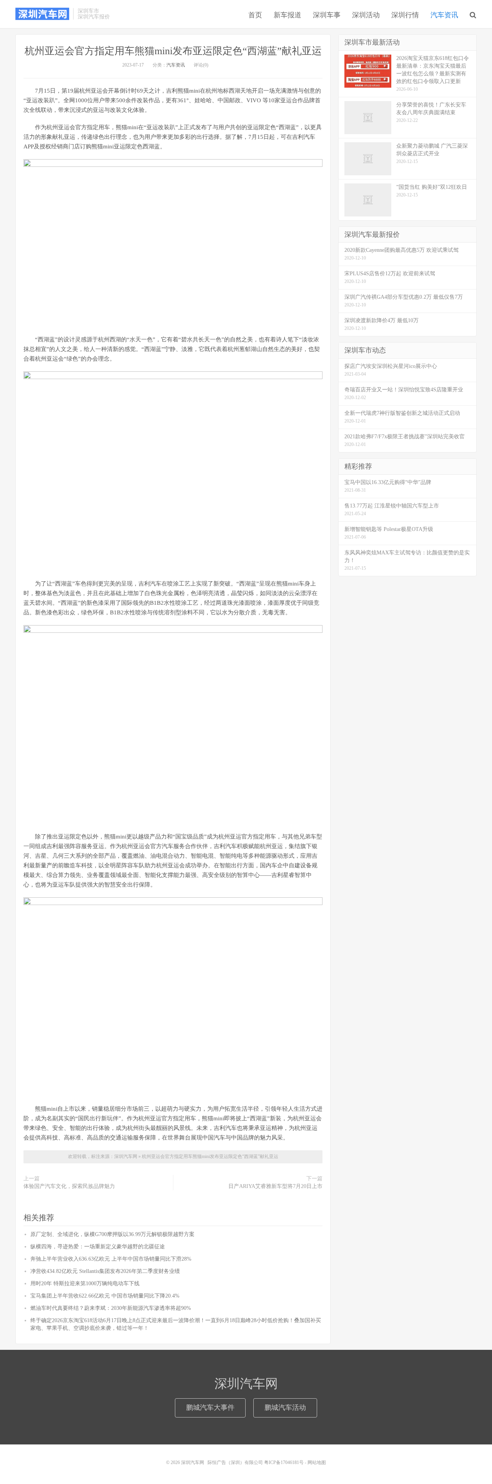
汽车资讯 (444, 15)
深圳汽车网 (42, 14)
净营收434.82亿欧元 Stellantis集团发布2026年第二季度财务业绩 (105, 1271)
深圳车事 (327, 15)
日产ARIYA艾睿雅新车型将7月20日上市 (275, 1186)
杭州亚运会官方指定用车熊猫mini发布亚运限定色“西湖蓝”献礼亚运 (173, 51)
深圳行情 (405, 15)
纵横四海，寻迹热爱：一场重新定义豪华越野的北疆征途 (97, 1246)
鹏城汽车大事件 (210, 1407)
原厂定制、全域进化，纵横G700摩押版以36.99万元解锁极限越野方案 (112, 1234)
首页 (255, 15)
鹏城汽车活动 (285, 1407)
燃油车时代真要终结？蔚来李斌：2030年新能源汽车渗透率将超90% (110, 1308)
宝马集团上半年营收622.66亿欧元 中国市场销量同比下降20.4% (105, 1296)
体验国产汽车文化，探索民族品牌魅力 (69, 1186)
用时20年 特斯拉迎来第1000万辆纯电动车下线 (85, 1283)
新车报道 (287, 15)
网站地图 (317, 1462)
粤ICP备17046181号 (284, 1462)
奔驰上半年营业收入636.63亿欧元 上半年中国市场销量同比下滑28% (110, 1259)
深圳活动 (366, 15)
